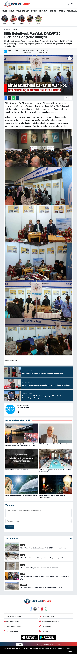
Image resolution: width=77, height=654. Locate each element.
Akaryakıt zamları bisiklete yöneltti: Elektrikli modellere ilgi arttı (44, 578)
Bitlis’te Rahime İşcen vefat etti (16, 470)
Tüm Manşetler (47, 626)
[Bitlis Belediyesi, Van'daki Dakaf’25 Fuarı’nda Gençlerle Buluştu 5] (38, 299)
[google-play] (47, 637)
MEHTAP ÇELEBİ (23, 408)
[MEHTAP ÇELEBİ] (10, 409)
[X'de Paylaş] (9, 98)
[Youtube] (42, 609)
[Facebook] (31, 609)
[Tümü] (71, 538)
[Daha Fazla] (17, 98)
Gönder (10, 527)
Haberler (7, 30)
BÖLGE (4, 11)
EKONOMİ (43, 11)
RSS (20, 645)
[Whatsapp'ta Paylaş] (13, 98)
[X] (35, 609)
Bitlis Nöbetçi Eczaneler (14, 616)
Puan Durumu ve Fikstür (13, 626)
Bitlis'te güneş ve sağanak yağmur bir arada (21, 495)
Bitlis (15, 30)
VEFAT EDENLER (22, 11)
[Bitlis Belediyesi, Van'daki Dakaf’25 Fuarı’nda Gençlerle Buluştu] (38, 148)
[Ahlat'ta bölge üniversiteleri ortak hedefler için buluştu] (55, 459)
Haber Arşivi (46, 631)
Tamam (70, 651)
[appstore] (30, 637)
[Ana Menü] (71, 4)
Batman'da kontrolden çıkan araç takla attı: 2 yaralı (41, 588)
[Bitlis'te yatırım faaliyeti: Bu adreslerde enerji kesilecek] (55, 484)
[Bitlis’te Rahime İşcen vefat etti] (21, 459)
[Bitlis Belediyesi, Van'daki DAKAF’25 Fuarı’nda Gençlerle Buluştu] (38, 75)
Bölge (23, 545)
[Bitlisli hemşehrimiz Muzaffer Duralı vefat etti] (55, 433)
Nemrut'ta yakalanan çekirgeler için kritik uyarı (39, 568)
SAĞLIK (61, 11)
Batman (23, 584)
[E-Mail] (18, 412)
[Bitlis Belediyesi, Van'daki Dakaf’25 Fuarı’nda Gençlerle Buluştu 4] (38, 337)
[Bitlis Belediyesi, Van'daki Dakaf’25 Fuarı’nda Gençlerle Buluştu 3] (38, 186)
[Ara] (69, 4)
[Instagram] (38, 609)
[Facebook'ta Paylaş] (6, 98)
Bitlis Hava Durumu (48, 616)
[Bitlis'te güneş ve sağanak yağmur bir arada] (21, 484)
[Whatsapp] (45, 609)
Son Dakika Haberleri (12, 631)
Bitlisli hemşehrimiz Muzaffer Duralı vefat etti (55, 444)
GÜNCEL (53, 11)
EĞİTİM (34, 11)
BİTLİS (11, 11)
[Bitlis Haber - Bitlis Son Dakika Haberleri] (17, 4)
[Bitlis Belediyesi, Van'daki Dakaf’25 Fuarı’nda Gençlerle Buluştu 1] (38, 261)
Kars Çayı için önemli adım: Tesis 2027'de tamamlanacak (43, 548)
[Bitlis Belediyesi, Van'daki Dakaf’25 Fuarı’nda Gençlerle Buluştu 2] (38, 223)
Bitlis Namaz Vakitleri (13, 621)
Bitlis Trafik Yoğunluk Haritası (51, 621)
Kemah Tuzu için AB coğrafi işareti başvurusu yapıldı (41, 558)
